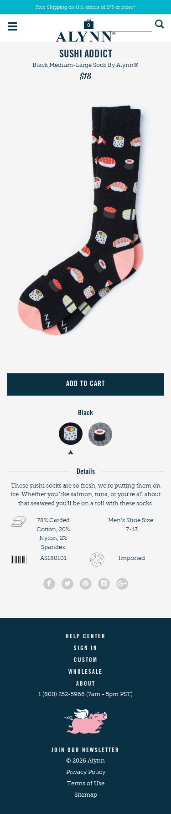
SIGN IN (86, 649)
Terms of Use (85, 783)
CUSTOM (86, 661)
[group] (85, 220)
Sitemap (85, 794)
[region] (85, 220)
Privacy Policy (85, 771)
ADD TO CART (85, 384)
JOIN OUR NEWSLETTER (85, 751)
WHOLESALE (85, 673)
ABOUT (85, 684)
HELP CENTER (86, 637)
